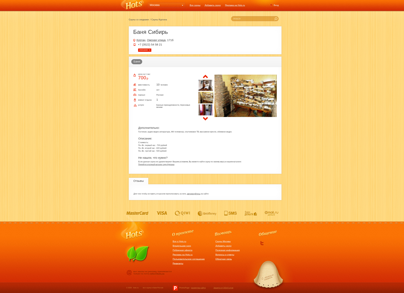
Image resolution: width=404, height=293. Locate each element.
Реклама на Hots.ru (235, 5)
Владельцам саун (182, 246)
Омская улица (156, 40)
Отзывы (138, 180)
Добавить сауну (213, 5)
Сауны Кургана (159, 19)
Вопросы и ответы (224, 254)
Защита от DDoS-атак (223, 288)
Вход (276, 5)
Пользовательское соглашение (189, 259)
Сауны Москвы (223, 241)
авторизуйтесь (193, 194)
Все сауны (195, 5)
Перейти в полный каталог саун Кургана (156, 164)
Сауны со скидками (139, 19)
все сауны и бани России (153, 288)
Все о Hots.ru (179, 241)
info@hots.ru (157, 273)
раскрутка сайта (198, 288)
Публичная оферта (182, 250)
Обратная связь (223, 259)
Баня (137, 61)
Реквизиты (178, 263)
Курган (141, 40)
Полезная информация (227, 250)
